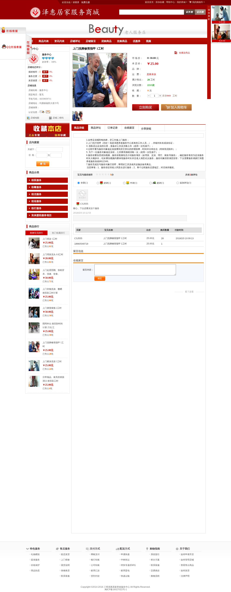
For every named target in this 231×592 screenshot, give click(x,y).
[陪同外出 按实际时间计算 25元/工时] (34, 327)
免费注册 (85, 2)
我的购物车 (197, 2)
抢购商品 (122, 41)
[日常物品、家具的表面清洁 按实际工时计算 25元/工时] (34, 381)
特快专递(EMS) (128, 565)
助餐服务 (36, 187)
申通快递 (125, 554)
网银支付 (95, 554)
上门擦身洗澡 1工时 (52, 361)
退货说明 (65, 565)
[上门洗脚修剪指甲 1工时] (34, 346)
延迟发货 (65, 554)
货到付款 (95, 576)
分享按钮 (146, 128)
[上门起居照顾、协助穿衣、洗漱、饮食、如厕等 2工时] (34, 274)
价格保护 (35, 565)
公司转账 (95, 565)
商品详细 (79, 127)
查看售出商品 (187, 565)
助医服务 (36, 180)
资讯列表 (59, 41)
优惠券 (136, 41)
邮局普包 (125, 570)
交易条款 (155, 570)
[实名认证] (42, 112)
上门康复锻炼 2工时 (52, 308)
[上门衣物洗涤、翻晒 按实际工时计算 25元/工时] (34, 293)
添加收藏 (160, 2)
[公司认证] (48, 112)
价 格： (32, 155)
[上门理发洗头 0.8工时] (34, 258)
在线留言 (129, 127)
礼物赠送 (35, 554)
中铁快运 (125, 560)
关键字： (32, 149)
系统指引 (155, 554)
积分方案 (155, 560)
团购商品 (106, 41)
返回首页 (149, 2)
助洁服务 (36, 194)
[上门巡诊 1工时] (34, 243)
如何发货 (185, 570)
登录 (77, 2)
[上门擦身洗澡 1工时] (34, 365)
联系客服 (65, 576)
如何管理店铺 (187, 560)
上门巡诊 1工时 (50, 239)
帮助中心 (170, 2)
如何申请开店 (187, 554)
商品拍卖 (35, 570)
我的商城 (181, 2)
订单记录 (113, 127)
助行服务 (36, 208)
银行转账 (95, 560)
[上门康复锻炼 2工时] (34, 312)
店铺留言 (91, 41)
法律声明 (185, 576)
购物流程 (155, 576)
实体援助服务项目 (41, 215)
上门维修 (65, 560)
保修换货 (65, 570)
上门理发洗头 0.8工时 (53, 254)
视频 (148, 41)
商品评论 (96, 127)
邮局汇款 (95, 570)
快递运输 (125, 576)
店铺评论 (75, 41)
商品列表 (44, 41)
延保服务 (35, 560)
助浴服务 (36, 201)
